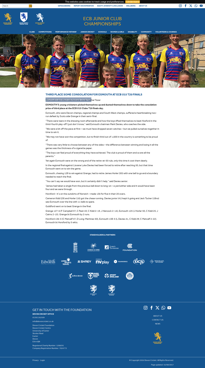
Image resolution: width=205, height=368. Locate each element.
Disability (132, 32)
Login (42, 360)
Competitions (45, 32)
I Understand (132, 1)
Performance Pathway (66, 32)
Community (146, 32)
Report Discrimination (84, 6)
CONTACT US (157, 320)
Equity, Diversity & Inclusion (110, 6)
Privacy (36, 360)
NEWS (157, 324)
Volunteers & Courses (166, 32)
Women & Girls (117, 32)
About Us (143, 6)
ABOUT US (157, 316)
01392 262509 (39, 317)
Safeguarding (64, 6)
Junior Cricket (87, 32)
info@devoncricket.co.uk (43, 321)
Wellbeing (130, 6)
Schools (102, 32)
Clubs (32, 32)
